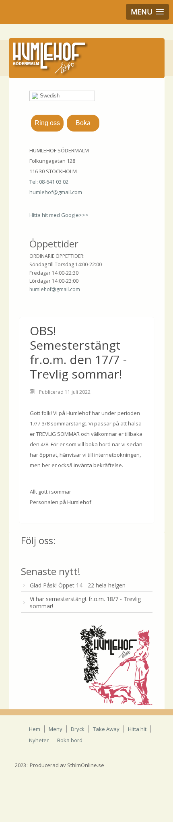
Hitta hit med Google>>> (59, 215)
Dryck (77, 729)
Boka (83, 122)
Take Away (106, 729)
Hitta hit (137, 729)
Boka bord (69, 740)
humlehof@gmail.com (55, 192)
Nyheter (39, 740)
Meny (55, 729)
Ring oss (47, 122)
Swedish (49, 96)
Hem (34, 729)
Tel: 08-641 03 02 (48, 181)
